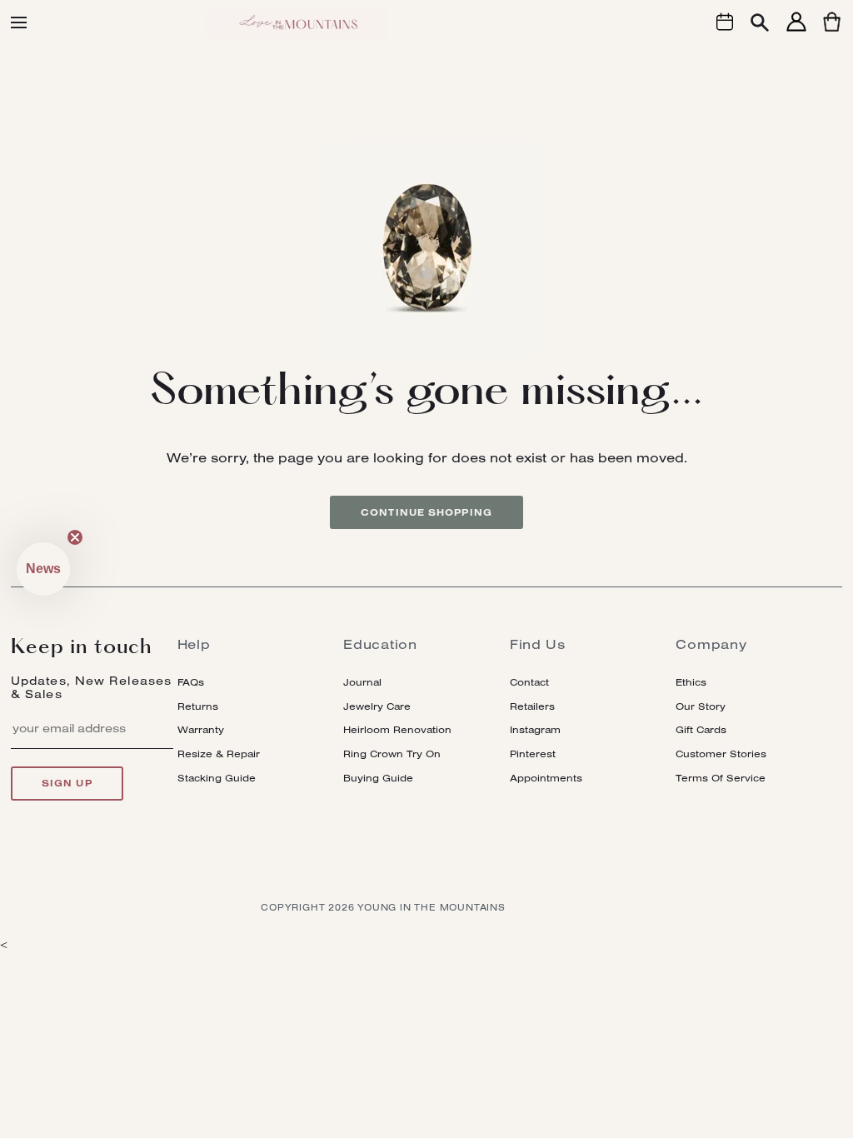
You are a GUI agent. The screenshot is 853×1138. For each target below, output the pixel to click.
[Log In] (796, 31)
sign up (67, 783)
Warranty (200, 729)
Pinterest (533, 753)
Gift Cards (701, 729)
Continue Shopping (426, 512)
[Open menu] (19, 22)
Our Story (701, 706)
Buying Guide (378, 777)
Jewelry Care (377, 706)
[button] (43, 569)
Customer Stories (721, 753)
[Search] (760, 24)
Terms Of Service (721, 777)
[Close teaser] (75, 537)
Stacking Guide (216, 777)
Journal (362, 682)
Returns (197, 706)
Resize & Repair (218, 753)
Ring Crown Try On (392, 753)
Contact (529, 682)
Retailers (532, 706)
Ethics (691, 682)
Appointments (546, 777)
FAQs (190, 682)
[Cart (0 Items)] (832, 31)
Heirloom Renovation (397, 729)
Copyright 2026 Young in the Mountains (383, 907)
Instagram (535, 729)
